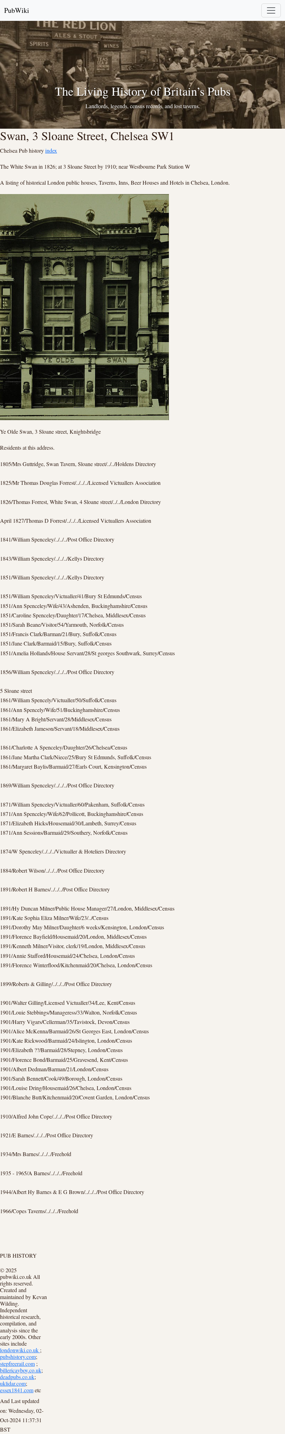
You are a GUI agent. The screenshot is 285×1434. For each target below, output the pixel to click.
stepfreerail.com (17, 1363)
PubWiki (16, 10)
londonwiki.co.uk (20, 1350)
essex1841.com (16, 1390)
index (51, 150)
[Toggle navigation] (271, 10)
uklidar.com (13, 1383)
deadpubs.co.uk (17, 1376)
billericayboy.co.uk (20, 1370)
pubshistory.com (18, 1356)
